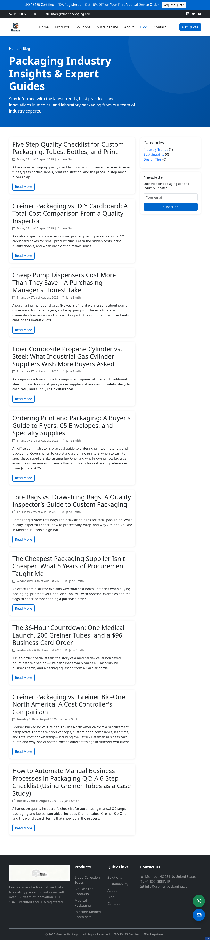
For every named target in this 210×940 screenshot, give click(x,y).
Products (62, 27)
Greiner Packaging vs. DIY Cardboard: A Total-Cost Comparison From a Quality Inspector (70, 213)
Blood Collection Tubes (87, 880)
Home (44, 27)
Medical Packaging (83, 903)
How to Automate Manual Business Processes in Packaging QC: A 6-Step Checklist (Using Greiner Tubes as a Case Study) (71, 782)
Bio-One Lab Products (84, 891)
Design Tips (153, 159)
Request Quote (173, 5)
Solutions (83, 27)
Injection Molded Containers (88, 914)
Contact (160, 27)
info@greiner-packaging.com (70, 14)
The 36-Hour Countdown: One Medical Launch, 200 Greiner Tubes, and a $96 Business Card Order (68, 635)
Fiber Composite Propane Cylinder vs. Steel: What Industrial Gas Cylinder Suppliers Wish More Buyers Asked (67, 356)
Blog (143, 27)
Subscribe (170, 207)
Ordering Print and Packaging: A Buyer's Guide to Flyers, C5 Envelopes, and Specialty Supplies (71, 425)
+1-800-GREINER (25, 14)
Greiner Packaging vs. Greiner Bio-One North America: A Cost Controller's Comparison (68, 704)
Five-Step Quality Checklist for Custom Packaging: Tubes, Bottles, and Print (68, 148)
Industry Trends (156, 149)
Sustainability (107, 27)
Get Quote (190, 27)
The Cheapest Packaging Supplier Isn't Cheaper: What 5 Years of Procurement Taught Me (69, 566)
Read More (23, 186)
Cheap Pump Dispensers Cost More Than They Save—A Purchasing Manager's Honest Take (64, 282)
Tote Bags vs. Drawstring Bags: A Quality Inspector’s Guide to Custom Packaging (71, 501)
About (129, 27)
